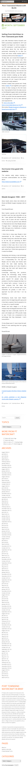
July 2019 (4, 523)
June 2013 (4, 617)
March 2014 (5, 602)
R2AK (14, 160)
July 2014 (4, 597)
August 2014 (5, 595)
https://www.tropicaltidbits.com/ (11, 182)
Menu (25, 1)
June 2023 (4, 488)
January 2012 (5, 642)
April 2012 (4, 638)
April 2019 (4, 527)
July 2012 (4, 632)
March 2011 (5, 660)
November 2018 (6, 535)
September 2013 (6, 611)
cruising (9, 160)
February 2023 (5, 490)
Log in (16, 765)
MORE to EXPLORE (6, 749)
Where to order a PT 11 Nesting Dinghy (13, 442)
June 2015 (4, 583)
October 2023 (5, 484)
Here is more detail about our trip (12, 105)
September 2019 (6, 521)
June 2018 (4, 542)
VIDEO (8, 86)
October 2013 (5, 610)
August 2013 (5, 613)
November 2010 (6, 666)
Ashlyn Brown (17, 158)
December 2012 (6, 625)
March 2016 (5, 570)
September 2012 (6, 628)
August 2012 (5, 630)
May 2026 (4, 458)
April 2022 (4, 503)
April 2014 (4, 600)
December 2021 (6, 508)
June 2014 (4, 598)
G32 (12, 160)
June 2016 (4, 565)
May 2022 (4, 501)
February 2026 (5, 461)
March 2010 (5, 677)
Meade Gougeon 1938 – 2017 (13, 197)
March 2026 (5, 459)
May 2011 (4, 657)
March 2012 (5, 640)
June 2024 (4, 478)
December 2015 (6, 574)
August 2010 (5, 670)
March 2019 (5, 529)
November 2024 (6, 474)
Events (3, 160)
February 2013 (5, 621)
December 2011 (6, 643)
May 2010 (4, 675)
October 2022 (5, 495)
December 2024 (6, 473)
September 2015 (6, 580)
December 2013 (6, 606)
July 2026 (4, 454)
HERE (20, 55)
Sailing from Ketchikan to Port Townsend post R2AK (12, 35)
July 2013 (4, 615)
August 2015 (5, 581)
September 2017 (6, 550)
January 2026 (5, 463)
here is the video (9, 103)
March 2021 (5, 514)
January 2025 (5, 471)
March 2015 (5, 587)
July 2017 (4, 551)
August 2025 (5, 469)
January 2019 (5, 531)
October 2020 (5, 518)
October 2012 (5, 627)
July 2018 (4, 540)
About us (4, 747)
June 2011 (4, 655)
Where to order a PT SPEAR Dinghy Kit (12, 444)
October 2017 (5, 548)
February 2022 (5, 506)
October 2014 (5, 593)
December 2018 (6, 533)
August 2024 (5, 476)
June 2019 (4, 525)
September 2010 (6, 668)
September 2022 (6, 497)
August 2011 (5, 651)
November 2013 (6, 608)
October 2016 (5, 561)
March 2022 (5, 504)
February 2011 (5, 662)
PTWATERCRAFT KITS (7, 751)
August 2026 (5, 452)
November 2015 (6, 576)
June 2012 (4, 634)
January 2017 (5, 557)
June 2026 (4, 456)
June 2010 (4, 673)
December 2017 (6, 546)
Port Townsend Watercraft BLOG (14, 6)
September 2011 (6, 649)
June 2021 (4, 512)
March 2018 (5, 544)
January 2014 (5, 604)
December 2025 (6, 465)
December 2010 (6, 664)
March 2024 (5, 480)
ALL (23, 158)
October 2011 (5, 647)
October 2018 (5, 536)
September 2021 (6, 510)
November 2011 (6, 645)
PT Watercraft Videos (8, 440)
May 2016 (4, 566)
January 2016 (5, 572)
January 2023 (5, 491)
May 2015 (4, 585)
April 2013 (4, 619)
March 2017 (5, 555)
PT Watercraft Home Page (9, 438)
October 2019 (5, 520)
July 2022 (4, 499)
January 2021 (5, 516)
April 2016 (4, 568)
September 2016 (6, 563)
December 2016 (6, 559)
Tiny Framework (9, 765)
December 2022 (6, 493)
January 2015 (5, 589)
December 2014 (6, 591)
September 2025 (6, 467)
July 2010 (4, 672)
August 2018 (5, 538)
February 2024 (5, 482)
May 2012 (4, 636)
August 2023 (5, 486)
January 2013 (5, 623)
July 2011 (4, 653)
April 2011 (4, 658)
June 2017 (4, 553)
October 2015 (5, 578)
